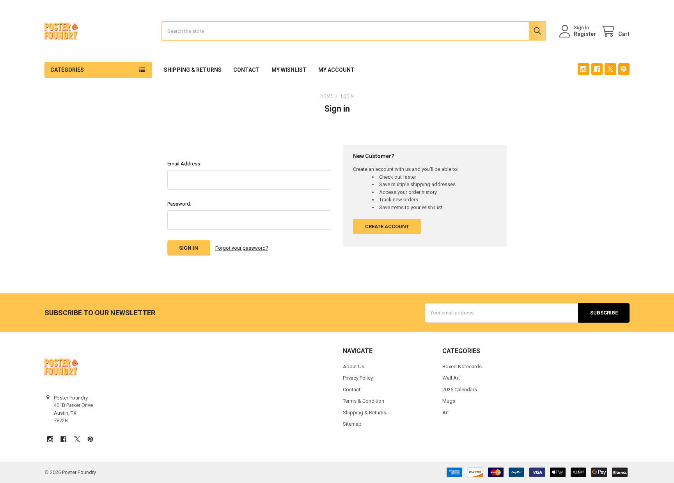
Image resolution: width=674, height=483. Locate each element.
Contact (246, 70)
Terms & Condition (363, 401)
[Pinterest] (624, 69)
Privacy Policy (358, 378)
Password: (179, 204)
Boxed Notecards (462, 366)
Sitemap (352, 424)
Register (585, 34)
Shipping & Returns (193, 70)
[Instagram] (583, 69)
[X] (610, 69)
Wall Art (451, 378)
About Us (353, 366)
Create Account (387, 226)
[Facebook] (597, 69)
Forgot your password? (241, 248)
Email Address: (184, 164)
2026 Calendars (459, 389)
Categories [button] (67, 70)
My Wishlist (289, 70)
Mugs (448, 401)
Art (445, 413)
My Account (336, 70)
